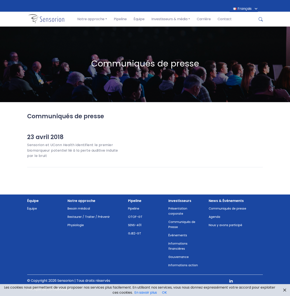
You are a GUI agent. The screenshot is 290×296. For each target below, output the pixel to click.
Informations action (183, 265)
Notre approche (90, 19)
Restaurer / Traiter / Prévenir (89, 217)
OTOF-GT (135, 217)
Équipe (139, 19)
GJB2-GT (134, 233)
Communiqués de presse (227, 208)
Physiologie (76, 225)
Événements (177, 235)
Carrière (204, 19)
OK (164, 292)
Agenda (214, 217)
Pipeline (120, 19)
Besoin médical (79, 208)
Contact (225, 19)
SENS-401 (134, 225)
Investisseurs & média (169, 19)
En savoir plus (145, 292)
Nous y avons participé (225, 225)
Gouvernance (178, 257)
